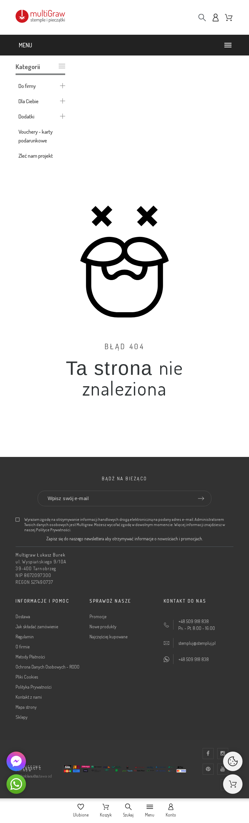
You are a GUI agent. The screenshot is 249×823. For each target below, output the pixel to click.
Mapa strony (26, 707)
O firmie (23, 646)
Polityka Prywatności (34, 687)
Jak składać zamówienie (37, 626)
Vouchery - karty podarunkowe (35, 136)
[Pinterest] (208, 769)
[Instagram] (222, 753)
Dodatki (26, 116)
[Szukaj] (202, 17)
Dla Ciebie (28, 101)
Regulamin (25, 636)
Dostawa (23, 616)
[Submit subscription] (201, 498)
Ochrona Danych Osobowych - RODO (47, 666)
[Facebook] (208, 753)
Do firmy (27, 85)
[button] (126, 45)
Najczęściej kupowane (108, 636)
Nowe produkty (102, 626)
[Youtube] (222, 769)
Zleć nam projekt (35, 155)
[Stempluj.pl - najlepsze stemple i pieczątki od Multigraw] (48, 17)
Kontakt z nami (29, 697)
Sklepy (22, 717)
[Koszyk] (233, 784)
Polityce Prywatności (53, 529)
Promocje (97, 616)
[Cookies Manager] (233, 761)
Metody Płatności (30, 656)
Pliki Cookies (27, 677)
